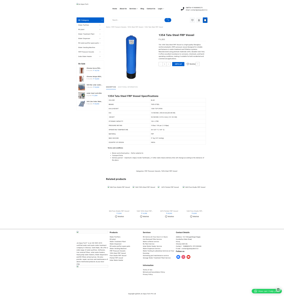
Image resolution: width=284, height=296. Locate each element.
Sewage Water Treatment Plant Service (157, 258)
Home (108, 27)
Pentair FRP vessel (116, 258)
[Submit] (168, 20)
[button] (267, 291)
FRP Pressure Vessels (86, 52)
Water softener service (151, 241)
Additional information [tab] (128, 87)
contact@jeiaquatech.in (199, 10)
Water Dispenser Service (151, 248)
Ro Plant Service (149, 244)
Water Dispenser (84, 38)
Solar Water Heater (85, 56)
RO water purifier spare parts (88, 43)
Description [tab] (111, 87)
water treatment (175, 49)
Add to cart (178, 64)
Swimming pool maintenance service (156, 255)
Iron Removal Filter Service (152, 239)
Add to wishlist (198, 64)
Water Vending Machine (86, 47)
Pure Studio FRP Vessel (118, 255)
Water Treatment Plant (86, 34)
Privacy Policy (148, 274)
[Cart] (205, 20)
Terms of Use (147, 270)
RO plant (81, 29)
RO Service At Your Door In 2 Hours (155, 237)
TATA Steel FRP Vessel (135, 27)
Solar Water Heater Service (152, 246)
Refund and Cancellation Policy (154, 272)
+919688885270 (196, 7)
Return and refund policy (120, 153)
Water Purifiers (83, 25)
